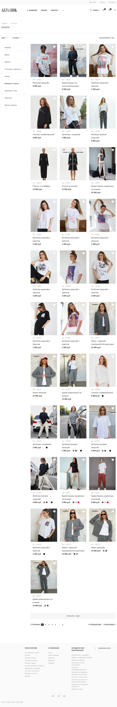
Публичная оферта (78, 660)
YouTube (64, 696)
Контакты (51, 658)
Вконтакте (52, 696)
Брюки (44, 10)
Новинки (33, 10)
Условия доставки (31, 660)
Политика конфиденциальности (79, 669)
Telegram (51, 663)
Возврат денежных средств (34, 666)
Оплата (102, 2)
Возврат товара (30, 663)
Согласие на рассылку (79, 677)
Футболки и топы (11, 91)
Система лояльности (32, 671)
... (59, 624)
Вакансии (51, 660)
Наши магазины (53, 655)
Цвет (3, 38)
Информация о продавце (80, 655)
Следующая (109, 624)
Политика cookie (77, 689)
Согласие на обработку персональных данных (80, 673)
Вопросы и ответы (31, 673)
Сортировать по (106, 38)
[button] (63, 10)
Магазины (112, 2)
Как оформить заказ (32, 653)
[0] (104, 10)
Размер (16, 38)
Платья (7, 76)
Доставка (93, 2)
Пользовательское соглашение (78, 664)
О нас (50, 653)
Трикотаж (8, 98)
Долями (27, 676)
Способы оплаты (30, 658)
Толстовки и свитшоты (13, 69)
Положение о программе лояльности (80, 685)
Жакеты (54, 10)
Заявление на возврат (32, 668)
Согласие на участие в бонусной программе (79, 681)
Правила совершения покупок (82, 657)
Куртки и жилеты (11, 105)
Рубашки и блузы (12, 83)
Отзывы (27, 655)
